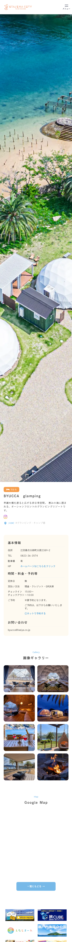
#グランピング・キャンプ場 (30, 523)
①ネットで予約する (35, 613)
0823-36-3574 (29, 556)
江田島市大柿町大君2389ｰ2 (35, 550)
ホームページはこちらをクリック (37, 566)
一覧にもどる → (36, 886)
